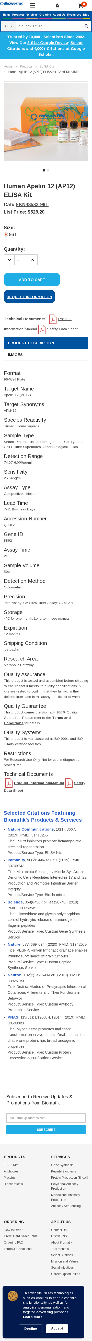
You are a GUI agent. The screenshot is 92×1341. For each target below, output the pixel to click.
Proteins (9, 1177)
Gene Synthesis (62, 1165)
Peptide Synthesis (63, 1171)
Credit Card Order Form (20, 1236)
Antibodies (11, 1171)
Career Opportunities (65, 1274)
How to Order (13, 1230)
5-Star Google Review (47, 42)
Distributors (59, 1236)
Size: (9, 227)
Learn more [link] (32, 1317)
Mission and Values (64, 1261)
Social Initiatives (62, 1267)
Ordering (45, 14)
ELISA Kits (47, 66)
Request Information (29, 297)
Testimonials (60, 1249)
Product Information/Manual (39, 783)
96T (13, 234)
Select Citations (62, 1255)
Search (86, 26)
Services (32, 14)
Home (6, 14)
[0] (80, 6)
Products (18, 14)
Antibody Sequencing (66, 1206)
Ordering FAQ (13, 1242)
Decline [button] (30, 1329)
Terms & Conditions (17, 1249)
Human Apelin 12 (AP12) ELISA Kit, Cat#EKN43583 (43, 72)
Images (15, 355)
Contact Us (58, 1230)
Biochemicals (13, 1184)
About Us (59, 14)
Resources (74, 14)
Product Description (31, 343)
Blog (86, 14)
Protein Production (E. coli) (69, 1177)
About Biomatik (61, 1242)
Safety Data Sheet (62, 329)
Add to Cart (32, 280)
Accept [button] (57, 1328)
